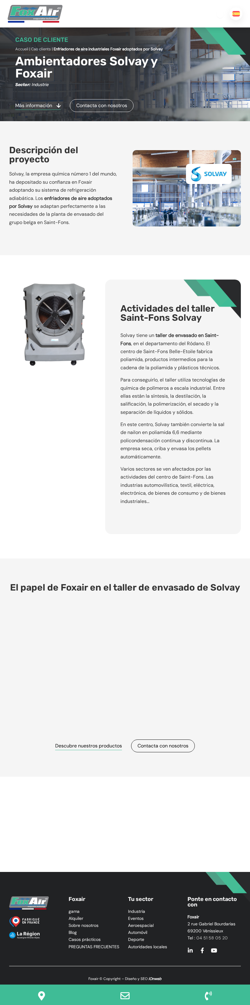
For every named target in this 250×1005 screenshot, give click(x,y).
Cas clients (41, 49)
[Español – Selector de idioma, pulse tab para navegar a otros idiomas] (236, 13)
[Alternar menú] (220, 13)
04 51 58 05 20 (212, 938)
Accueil (21, 49)
